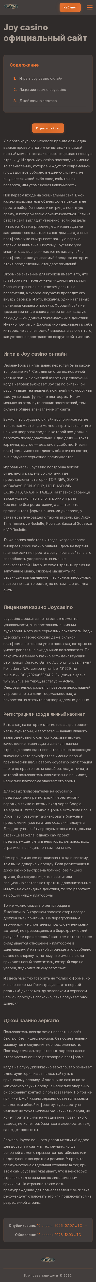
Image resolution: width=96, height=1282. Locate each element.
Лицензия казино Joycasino (42, 89)
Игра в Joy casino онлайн (40, 78)
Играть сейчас (48, 128)
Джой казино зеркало (38, 101)
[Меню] (90, 7)
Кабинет (70, 7)
